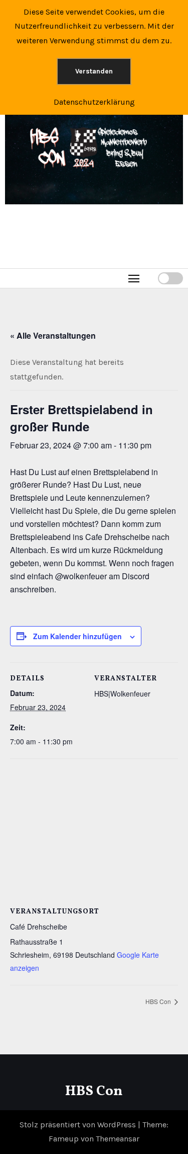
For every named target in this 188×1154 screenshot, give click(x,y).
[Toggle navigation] (134, 278)
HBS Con (158, 1001)
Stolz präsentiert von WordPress (79, 1124)
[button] (150, 278)
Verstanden (94, 71)
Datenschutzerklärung (94, 102)
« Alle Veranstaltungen (53, 335)
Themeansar (117, 1138)
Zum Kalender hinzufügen (77, 636)
